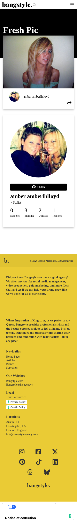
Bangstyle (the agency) (19, 384)
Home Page (13, 356)
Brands (10, 364)
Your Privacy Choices (33, 507)
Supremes (11, 367)
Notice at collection (20, 518)
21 (41, 210)
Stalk (40, 187)
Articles (10, 360)
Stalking (29, 215)
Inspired (57, 215)
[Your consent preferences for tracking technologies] (70, 516)
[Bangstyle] (17, 5)
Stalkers (15, 215)
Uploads (43, 215)
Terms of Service (16, 397)
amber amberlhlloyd (36, 96)
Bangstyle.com (14, 380)
